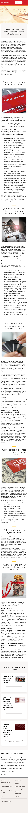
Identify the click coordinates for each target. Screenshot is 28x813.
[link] (5, 2)
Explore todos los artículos (14, 741)
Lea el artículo (14, 688)
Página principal (18, 796)
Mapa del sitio (18, 783)
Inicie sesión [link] (19, 2)
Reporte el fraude (19, 780)
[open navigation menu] (24, 2)
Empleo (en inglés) (19, 789)
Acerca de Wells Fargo (20, 786)
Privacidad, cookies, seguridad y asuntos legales (5, 782)
